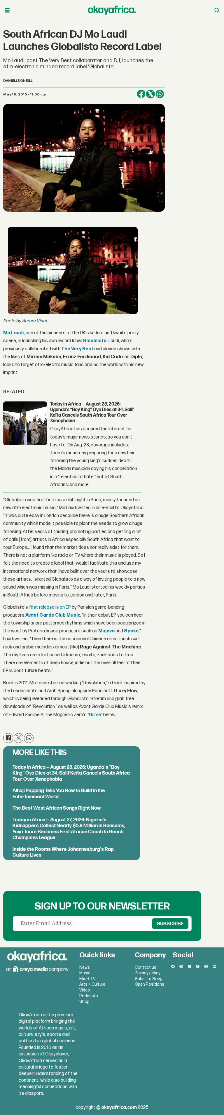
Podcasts (88, 996)
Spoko (131, 631)
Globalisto (94, 341)
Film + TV (87, 978)
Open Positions (149, 984)
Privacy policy (147, 972)
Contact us (145, 967)
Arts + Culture (92, 984)
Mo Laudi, (14, 333)
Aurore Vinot (34, 321)
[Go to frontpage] (112, 10)
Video (84, 990)
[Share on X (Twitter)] (150, 94)
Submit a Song (148, 978)
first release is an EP (50, 607)
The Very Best (77, 349)
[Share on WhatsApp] (159, 94)
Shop (84, 1001)
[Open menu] (7, 10)
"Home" (95, 715)
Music (84, 972)
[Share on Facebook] (141, 94)
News (84, 967)
